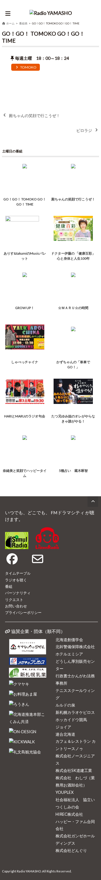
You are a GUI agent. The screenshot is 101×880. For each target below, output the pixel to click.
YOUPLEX (65, 792)
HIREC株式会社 (69, 814)
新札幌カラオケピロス (75, 712)
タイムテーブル (18, 573)
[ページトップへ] (93, 501)
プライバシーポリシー (23, 612)
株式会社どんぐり (71, 850)
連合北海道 (65, 734)
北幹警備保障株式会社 (75, 646)
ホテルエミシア (69, 654)
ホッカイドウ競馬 (71, 719)
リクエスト (14, 599)
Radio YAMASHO (29, 871)
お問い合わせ (16, 606)
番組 (8, 586)
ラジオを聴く (16, 580)
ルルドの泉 (65, 705)
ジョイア (63, 726)
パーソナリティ (18, 593)
